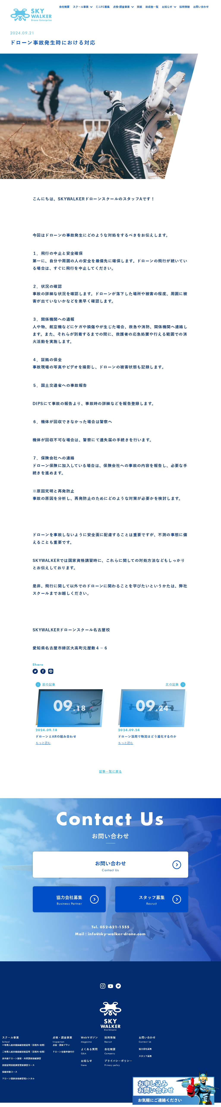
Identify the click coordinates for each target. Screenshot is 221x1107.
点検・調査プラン (61, 1045)
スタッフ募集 (145, 1056)
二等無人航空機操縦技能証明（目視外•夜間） (24, 1052)
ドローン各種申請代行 (63, 1052)
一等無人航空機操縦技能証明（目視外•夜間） (24, 1045)
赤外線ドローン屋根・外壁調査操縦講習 (21, 1058)
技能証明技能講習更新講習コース (18, 1065)
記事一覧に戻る (110, 771)
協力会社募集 (145, 1049)
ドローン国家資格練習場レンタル (18, 1078)
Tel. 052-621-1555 (111, 927)
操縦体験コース (9, 1072)
